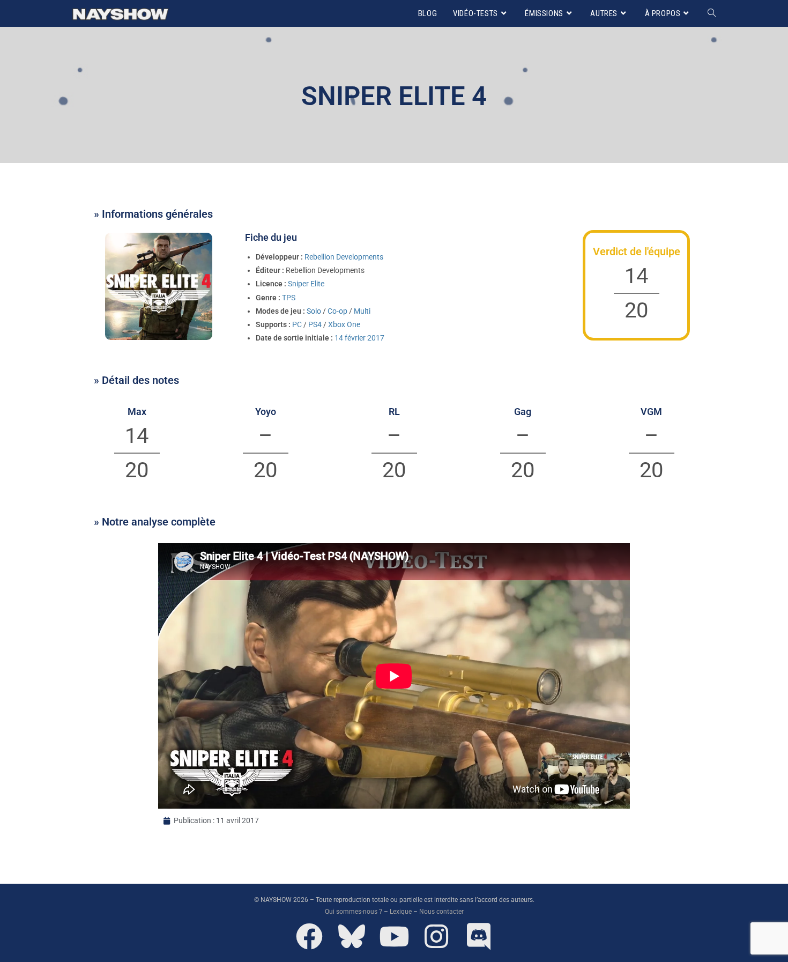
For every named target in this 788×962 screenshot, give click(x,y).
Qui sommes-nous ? (353, 911)
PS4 (315, 324)
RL (394, 411)
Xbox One (344, 324)
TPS (288, 297)
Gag (522, 411)
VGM (651, 411)
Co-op (337, 311)
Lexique (401, 911)
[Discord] (478, 936)
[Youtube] (394, 936)
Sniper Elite (306, 283)
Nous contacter (441, 911)
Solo (314, 311)
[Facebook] (309, 936)
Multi (362, 311)
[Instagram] (436, 936)
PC (297, 324)
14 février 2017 (359, 338)
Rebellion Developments (343, 257)
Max (137, 411)
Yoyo (265, 411)
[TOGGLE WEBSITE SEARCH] (712, 13)
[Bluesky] (351, 936)
